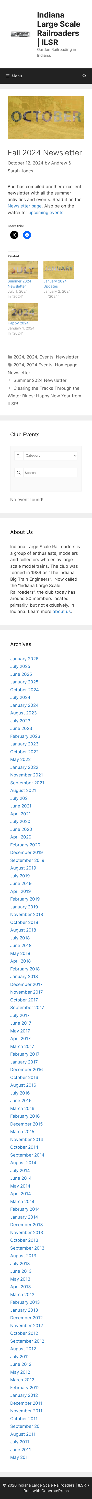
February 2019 (25, 899)
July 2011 (19, 1441)
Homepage (66, 364)
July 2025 (20, 666)
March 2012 (22, 1379)
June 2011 (20, 1449)
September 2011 (27, 1426)
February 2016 (25, 1116)
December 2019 (26, 852)
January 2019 (24, 906)
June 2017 (20, 1023)
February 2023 (25, 736)
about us (62, 611)
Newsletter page (25, 205)
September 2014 (27, 1155)
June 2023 (21, 728)
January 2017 (24, 1062)
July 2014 (20, 1170)
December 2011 (26, 1403)
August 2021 (23, 790)
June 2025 (21, 674)
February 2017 (25, 1054)
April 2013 (20, 1286)
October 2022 (24, 751)
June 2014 (21, 1178)
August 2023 (23, 712)
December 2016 (26, 1069)
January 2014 (24, 1217)
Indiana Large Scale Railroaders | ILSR (58, 28)
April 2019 (20, 891)
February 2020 (25, 844)
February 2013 (25, 1302)
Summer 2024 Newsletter (40, 380)
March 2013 (22, 1294)
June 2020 (21, 829)
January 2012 (24, 1395)
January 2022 (24, 767)
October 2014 (24, 1147)
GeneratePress (55, 1490)
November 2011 (26, 1410)
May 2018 (20, 953)
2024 (19, 356)
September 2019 (27, 860)
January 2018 (24, 976)
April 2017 (20, 1038)
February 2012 (25, 1387)
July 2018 (20, 937)
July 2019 (20, 875)
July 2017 (20, 1015)
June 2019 (21, 883)
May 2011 (20, 1457)
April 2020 (20, 837)
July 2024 (20, 697)
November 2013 (26, 1232)
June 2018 (20, 945)
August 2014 (23, 1162)
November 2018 (26, 914)
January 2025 (24, 681)
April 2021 (20, 813)
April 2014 (20, 1193)
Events (46, 356)
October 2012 (24, 1333)
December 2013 (26, 1224)
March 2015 (22, 1131)
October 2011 (24, 1418)
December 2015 (26, 1124)
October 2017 (24, 999)
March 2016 (22, 1108)
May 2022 (20, 759)
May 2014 (20, 1186)
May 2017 (20, 1030)
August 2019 (23, 868)
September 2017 (27, 1007)
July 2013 (20, 1263)
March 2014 (22, 1201)
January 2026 (24, 658)
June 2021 (20, 805)
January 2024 (24, 705)
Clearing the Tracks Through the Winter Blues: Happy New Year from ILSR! (44, 396)
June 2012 (20, 1364)
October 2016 (24, 1077)
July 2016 (20, 1093)
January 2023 (24, 743)
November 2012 (26, 1325)
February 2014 (25, 1209)
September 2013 (27, 1248)
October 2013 (24, 1240)
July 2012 (20, 1356)
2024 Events (39, 364)
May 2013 (20, 1279)
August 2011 (23, 1434)
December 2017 (26, 984)
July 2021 (20, 798)
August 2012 (23, 1348)
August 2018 (23, 930)
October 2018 (24, 922)
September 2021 (27, 782)
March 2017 (22, 1046)
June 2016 (21, 1100)
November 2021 (26, 774)
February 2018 (25, 968)
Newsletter (67, 356)
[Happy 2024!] (23, 312)
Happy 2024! (19, 323)
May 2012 (20, 1372)
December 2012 (26, 1317)
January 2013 (24, 1310)
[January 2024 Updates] (58, 270)
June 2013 (21, 1271)
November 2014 (26, 1139)
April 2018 (20, 961)
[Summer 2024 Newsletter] (23, 270)
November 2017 (26, 992)
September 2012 (27, 1341)
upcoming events (45, 212)
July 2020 (20, 821)
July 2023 (20, 720)
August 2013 (23, 1255)
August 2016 (23, 1085)
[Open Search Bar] (84, 76)
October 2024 (24, 689)
